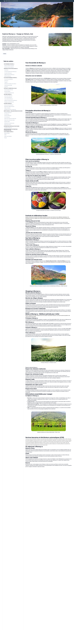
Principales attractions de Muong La (11, 68)
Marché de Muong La (7, 76)
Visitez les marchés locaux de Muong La (10, 100)
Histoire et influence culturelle (9, 65)
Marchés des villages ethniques (9, 106)
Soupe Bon (6, 86)
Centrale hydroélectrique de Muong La (10, 71)
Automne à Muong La (7, 115)
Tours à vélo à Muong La (8, 97)
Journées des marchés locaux (9, 92)
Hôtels (5, 134)
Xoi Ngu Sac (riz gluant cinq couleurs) (10, 83)
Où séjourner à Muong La (8, 131)
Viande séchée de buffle (8, 85)
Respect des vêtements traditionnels (10, 118)
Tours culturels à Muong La (8, 98)
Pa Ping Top (6, 80)
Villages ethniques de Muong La (9, 74)
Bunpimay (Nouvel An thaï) (8, 89)
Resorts (5, 137)
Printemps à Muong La (8, 112)
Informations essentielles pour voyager (11, 126)
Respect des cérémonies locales (9, 120)
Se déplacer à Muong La (8, 127)
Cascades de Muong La (8, 73)
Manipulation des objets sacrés (9, 123)
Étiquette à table (7, 121)
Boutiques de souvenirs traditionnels (10, 109)
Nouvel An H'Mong (7, 91)
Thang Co (5, 82)
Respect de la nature (7, 124)
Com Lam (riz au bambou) (8, 79)
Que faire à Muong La (8, 94)
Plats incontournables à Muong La (10, 77)
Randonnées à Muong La (8, 95)
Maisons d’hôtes (7, 133)
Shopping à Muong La (8, 103)
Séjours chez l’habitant (8, 136)
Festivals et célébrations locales (10, 88)
